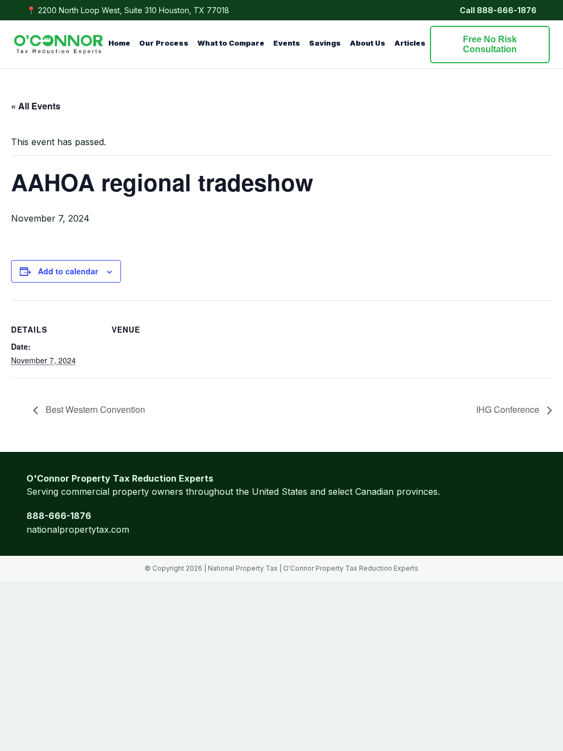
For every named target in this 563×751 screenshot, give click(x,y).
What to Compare (230, 42)
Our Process (164, 42)
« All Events (35, 106)
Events (286, 42)
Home (119, 42)
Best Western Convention (94, 409)
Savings (325, 42)
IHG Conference (509, 409)
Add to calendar (68, 271)
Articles (410, 42)
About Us (367, 42)
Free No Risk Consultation (490, 44)
